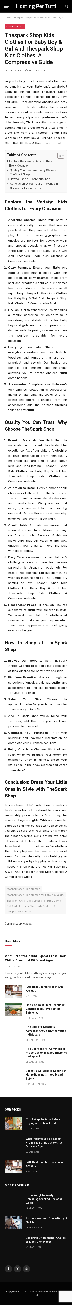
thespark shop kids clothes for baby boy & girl (35, 894)
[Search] (66, 6)
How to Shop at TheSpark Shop (30, 179)
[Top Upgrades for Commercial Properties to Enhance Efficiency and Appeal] (13, 1053)
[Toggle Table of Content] (59, 155)
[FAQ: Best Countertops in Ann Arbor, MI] (13, 991)
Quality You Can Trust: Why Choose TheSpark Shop (33, 172)
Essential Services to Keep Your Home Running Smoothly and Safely (46, 1074)
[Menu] (6, 6)
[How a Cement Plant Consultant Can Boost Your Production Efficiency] (13, 1009)
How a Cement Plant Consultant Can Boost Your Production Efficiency (45, 1008)
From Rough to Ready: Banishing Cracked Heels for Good (44, 1199)
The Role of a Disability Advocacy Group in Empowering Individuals (46, 1030)
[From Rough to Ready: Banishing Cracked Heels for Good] (13, 1199)
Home (8, 17)
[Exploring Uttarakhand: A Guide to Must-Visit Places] (13, 1242)
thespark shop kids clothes (23, 888)
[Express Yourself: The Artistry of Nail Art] (13, 1222)
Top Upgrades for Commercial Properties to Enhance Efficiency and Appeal (46, 1052)
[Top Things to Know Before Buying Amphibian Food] (13, 1123)
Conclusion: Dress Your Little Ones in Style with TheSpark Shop (34, 186)
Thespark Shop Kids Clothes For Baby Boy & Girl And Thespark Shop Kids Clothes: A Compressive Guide (34, 906)
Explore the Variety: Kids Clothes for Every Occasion (33, 163)
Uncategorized (14, 26)
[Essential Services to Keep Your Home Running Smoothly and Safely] (13, 1075)
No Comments (37, 70)
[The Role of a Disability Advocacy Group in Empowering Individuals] (13, 1031)
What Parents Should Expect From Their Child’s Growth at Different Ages (44, 1142)
